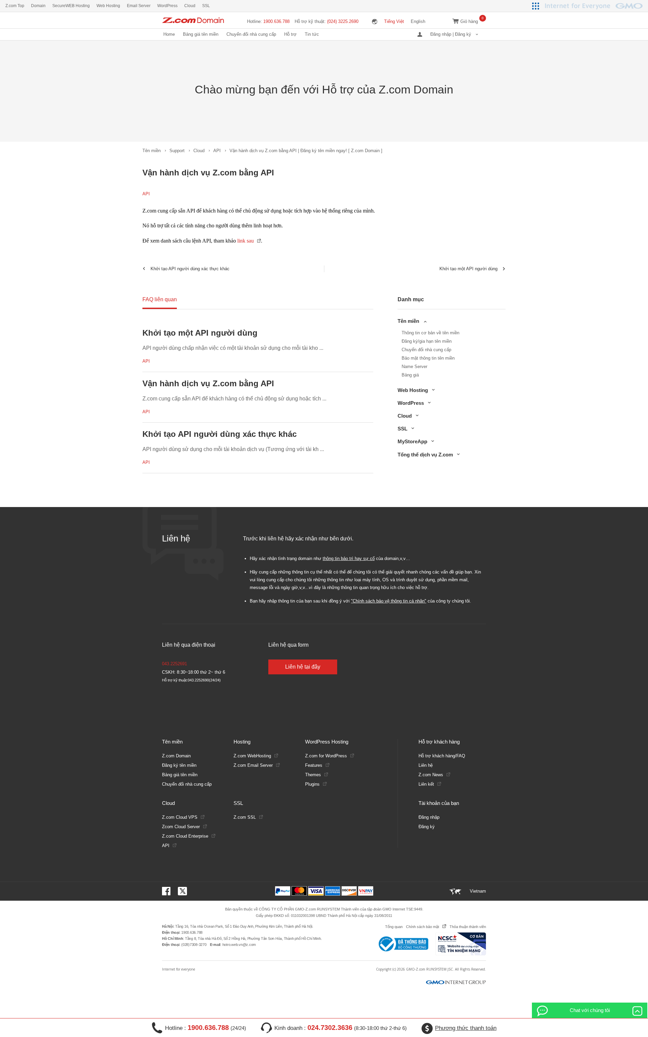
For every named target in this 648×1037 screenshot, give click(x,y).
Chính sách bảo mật (422, 927)
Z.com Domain (176, 755)
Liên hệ (425, 765)
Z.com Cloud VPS (179, 817)
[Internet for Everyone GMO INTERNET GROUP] (594, 6)
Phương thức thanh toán (465, 1028)
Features (313, 765)
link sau (245, 241)
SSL (206, 6)
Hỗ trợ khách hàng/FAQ (441, 755)
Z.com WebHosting (252, 755)
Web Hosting (108, 6)
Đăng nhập (428, 817)
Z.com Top (14, 6)
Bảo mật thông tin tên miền (428, 358)
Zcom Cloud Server (181, 826)
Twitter (182, 891)
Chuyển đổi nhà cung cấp (251, 34)
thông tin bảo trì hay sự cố (349, 558)
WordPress (167, 6)
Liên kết (426, 784)
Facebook (167, 891)
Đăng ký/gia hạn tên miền (427, 341)
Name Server (414, 366)
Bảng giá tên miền (200, 34)
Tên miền (151, 150)
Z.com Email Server (253, 765)
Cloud (199, 150)
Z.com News (430, 774)
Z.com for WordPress (326, 755)
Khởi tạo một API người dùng (468, 268)
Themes (313, 774)
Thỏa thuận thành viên (468, 927)
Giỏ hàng (469, 21)
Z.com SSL (245, 817)
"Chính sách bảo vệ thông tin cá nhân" (388, 601)
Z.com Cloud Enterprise (185, 836)
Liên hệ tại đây (302, 667)
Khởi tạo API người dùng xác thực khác (190, 268)
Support (177, 150)
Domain (38, 6)
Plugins (312, 784)
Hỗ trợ (290, 34)
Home (169, 34)
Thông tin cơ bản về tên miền (430, 332)
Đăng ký (426, 826)
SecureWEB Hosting (71, 6)
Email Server (139, 6)
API (217, 150)
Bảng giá (410, 374)
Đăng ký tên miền (179, 765)
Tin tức (312, 34)
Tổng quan (394, 927)
